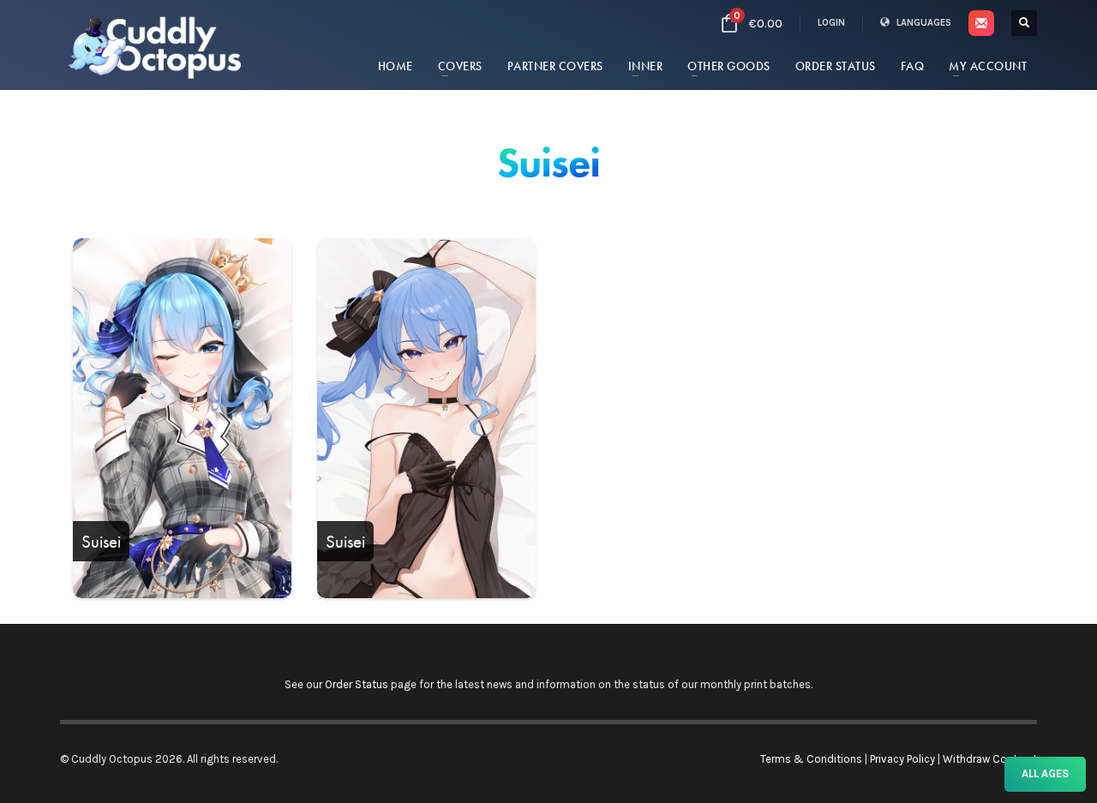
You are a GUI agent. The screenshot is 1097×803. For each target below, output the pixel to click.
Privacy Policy (902, 758)
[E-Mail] (981, 23)
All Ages (1045, 773)
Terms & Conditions (811, 758)
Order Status (356, 684)
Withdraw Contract (990, 758)
